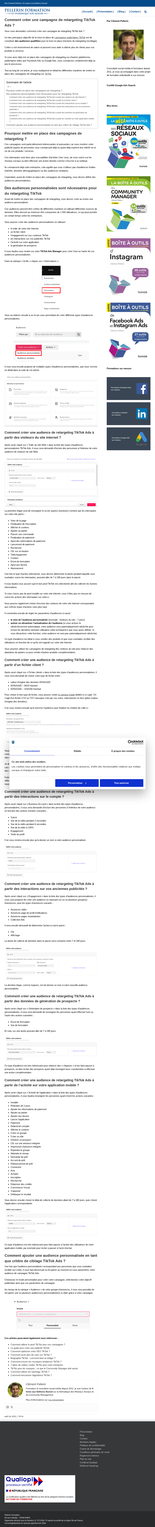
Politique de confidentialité (92, 1445)
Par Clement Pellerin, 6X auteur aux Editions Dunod (26, 3)
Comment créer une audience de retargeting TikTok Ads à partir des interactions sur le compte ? (48, 103)
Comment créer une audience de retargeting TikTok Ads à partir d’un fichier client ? (43, 100)
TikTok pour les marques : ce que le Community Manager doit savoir (44, 1368)
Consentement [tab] (32, 751)
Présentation (86, 1431)
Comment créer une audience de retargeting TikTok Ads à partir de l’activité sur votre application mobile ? (51, 120)
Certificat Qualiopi (88, 1462)
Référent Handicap (89, 1465)
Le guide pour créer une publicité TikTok (30, 1348)
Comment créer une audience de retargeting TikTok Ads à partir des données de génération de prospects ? (48, 114)
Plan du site (85, 1459)
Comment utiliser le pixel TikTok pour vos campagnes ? (38, 1344)
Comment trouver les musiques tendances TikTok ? (36, 1361)
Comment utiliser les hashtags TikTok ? (30, 1371)
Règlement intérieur (89, 1455)
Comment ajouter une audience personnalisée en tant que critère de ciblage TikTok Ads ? (49, 125)
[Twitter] (11, 1407)
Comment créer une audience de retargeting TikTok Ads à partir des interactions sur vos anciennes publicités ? (49, 108)
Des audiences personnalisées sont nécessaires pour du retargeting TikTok (42, 94)
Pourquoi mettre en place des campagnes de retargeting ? (34, 90)
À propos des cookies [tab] (123, 751)
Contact (83, 1438)
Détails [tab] (77, 751)
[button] (145, 11)
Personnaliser (75, 783)
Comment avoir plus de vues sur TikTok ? (31, 1354)
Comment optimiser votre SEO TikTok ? (30, 1351)
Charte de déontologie (90, 1449)
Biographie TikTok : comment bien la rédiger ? (33, 1358)
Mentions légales (88, 1442)
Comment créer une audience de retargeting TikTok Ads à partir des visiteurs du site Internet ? (47, 97)
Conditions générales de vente (95, 1452)
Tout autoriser (121, 783)
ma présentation (56, 1400)
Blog (82, 1435)
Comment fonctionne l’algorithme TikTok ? (31, 1375)
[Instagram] (7, 1407)
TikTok (20, 1416)
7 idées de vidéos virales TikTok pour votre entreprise (37, 1365)
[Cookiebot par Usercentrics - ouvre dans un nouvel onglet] (130, 742)
